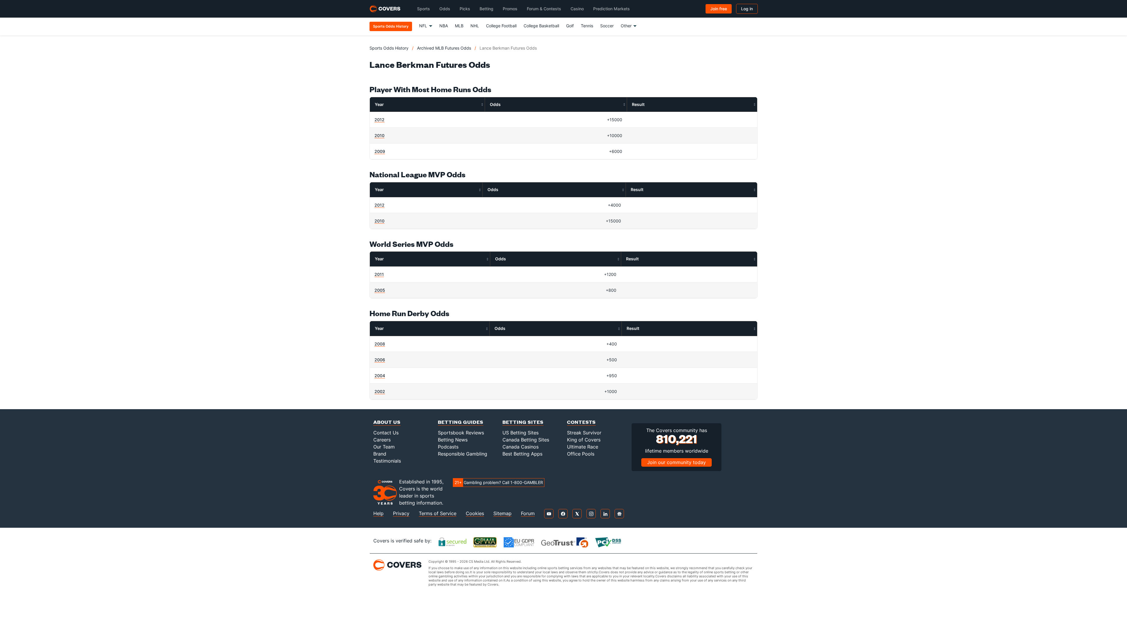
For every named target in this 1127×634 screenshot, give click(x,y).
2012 (379, 119)
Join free (718, 8)
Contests (581, 422)
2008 (379, 343)
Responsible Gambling (462, 454)
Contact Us (386, 433)
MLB (459, 25)
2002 (379, 391)
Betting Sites (523, 422)
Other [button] (626, 25)
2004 (379, 375)
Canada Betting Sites (525, 440)
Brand (379, 454)
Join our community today (676, 462)
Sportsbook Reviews (461, 433)
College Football (501, 25)
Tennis (587, 25)
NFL (423, 25)
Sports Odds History (389, 47)
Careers (382, 440)
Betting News (453, 440)
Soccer (607, 25)
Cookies (475, 513)
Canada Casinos (520, 447)
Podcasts (448, 447)
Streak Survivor (584, 433)
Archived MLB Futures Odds (444, 47)
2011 (379, 274)
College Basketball (541, 25)
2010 (379, 135)
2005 (379, 290)
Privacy (401, 513)
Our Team (384, 447)
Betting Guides (460, 422)
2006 (379, 359)
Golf (570, 25)
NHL (474, 25)
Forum (528, 513)
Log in (747, 8)
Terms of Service (437, 513)
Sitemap (502, 513)
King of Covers (583, 440)
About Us (387, 422)
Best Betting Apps (522, 454)
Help (378, 513)
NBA (443, 25)
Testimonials (387, 461)
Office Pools (580, 454)
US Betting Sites (520, 433)
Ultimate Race (582, 447)
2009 (379, 151)
